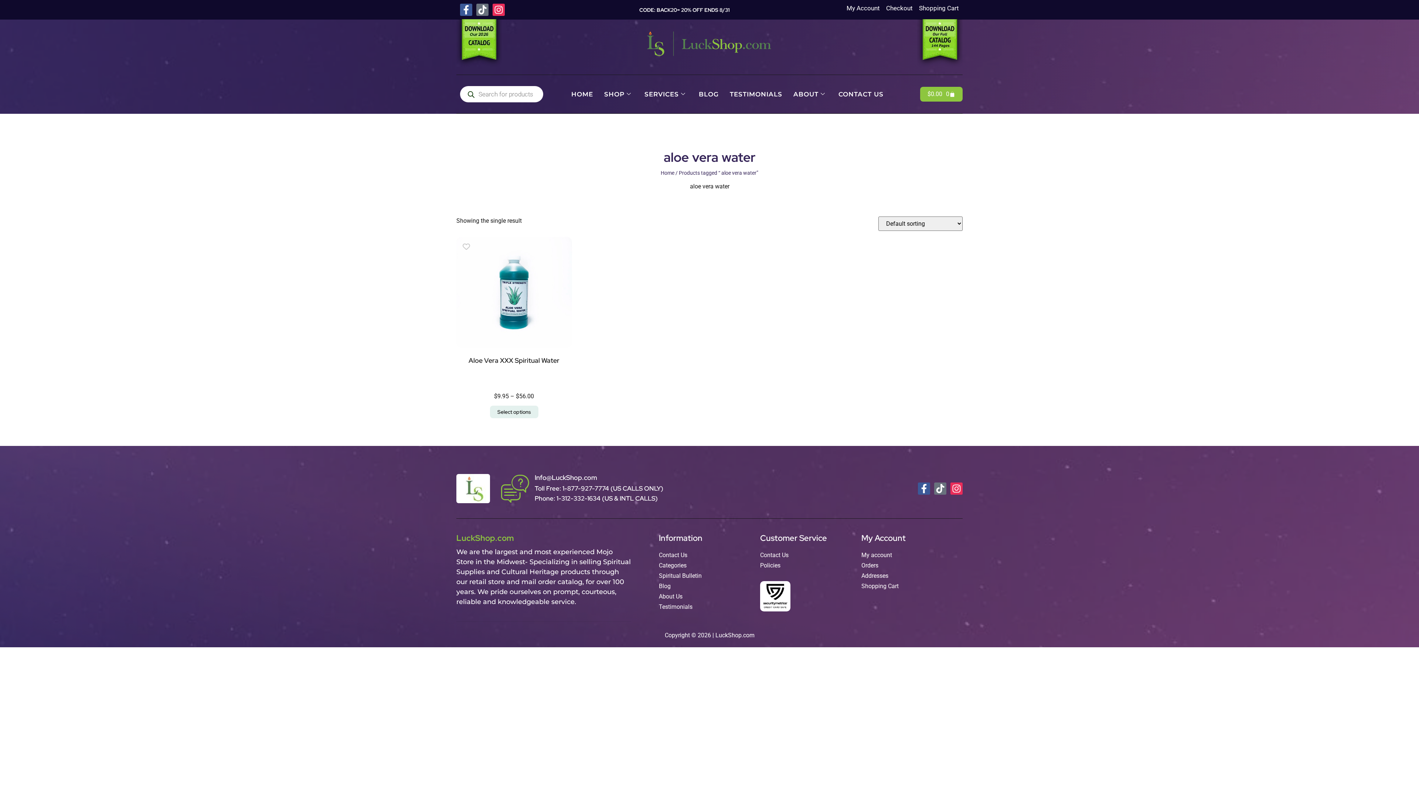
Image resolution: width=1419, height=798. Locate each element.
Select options (514, 412)
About (806, 94)
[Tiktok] (482, 10)
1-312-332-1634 (579, 498)
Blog (709, 94)
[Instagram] (499, 10)
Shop (614, 94)
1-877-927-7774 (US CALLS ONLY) (612, 488)
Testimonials (756, 94)
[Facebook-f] (466, 10)
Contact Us (861, 94)
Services (661, 94)
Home (582, 94)
